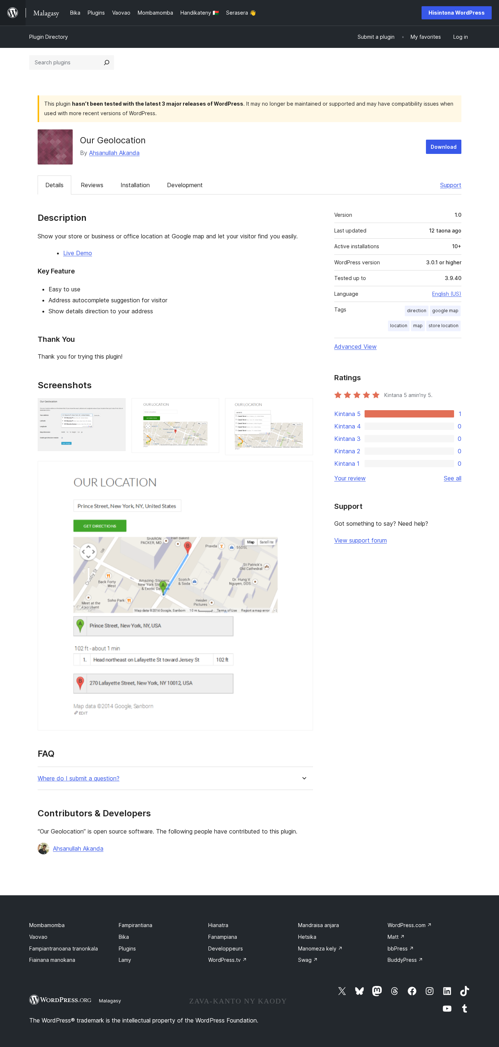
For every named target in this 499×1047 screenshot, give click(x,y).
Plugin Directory (48, 37)
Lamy (125, 960)
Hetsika (307, 937)
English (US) (446, 294)
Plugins (127, 948)
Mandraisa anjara (318, 925)
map (418, 325)
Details (54, 185)
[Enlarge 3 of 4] (303, 408)
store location (443, 325)
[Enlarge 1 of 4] (115, 408)
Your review (350, 478)
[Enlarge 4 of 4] (303, 471)
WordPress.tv (227, 960)
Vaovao (38, 937)
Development (185, 185)
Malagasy (110, 1000)
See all (452, 478)
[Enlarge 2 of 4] (209, 408)
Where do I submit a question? (78, 778)
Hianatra (218, 925)
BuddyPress (405, 960)
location (398, 325)
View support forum (360, 540)
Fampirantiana (135, 925)
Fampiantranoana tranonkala (63, 948)
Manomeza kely (320, 948)
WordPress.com (410, 925)
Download (444, 147)
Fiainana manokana (52, 960)
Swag (308, 960)
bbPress (401, 948)
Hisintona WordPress (456, 13)
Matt (396, 937)
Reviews (92, 185)
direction (416, 310)
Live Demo (77, 253)
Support (450, 185)
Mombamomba (47, 925)
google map (445, 310)
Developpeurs (225, 948)
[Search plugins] (106, 62)
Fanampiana (222, 937)
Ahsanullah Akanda (114, 152)
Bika (124, 937)
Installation (135, 185)
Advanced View (355, 346)
